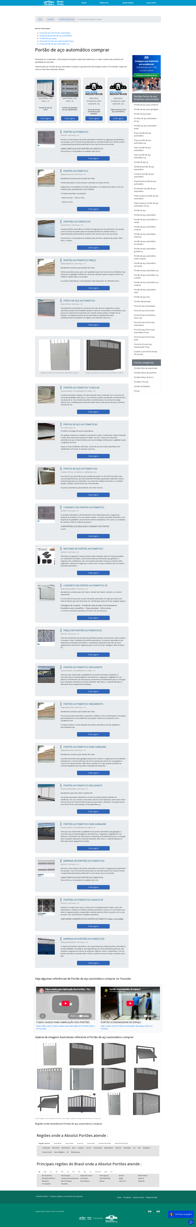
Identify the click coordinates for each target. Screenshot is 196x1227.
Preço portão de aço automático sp (54, 44)
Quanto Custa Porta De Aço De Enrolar (145, 353)
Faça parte (151, 3)
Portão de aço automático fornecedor (145, 242)
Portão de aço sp (141, 162)
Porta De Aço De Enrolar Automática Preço (144, 331)
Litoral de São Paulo (121, 1143)
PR (62, 1172)
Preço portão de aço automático (142, 134)
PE (79, 1172)
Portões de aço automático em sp (145, 119)
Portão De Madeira (142, 386)
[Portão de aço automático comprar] (45, 88)
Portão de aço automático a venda (145, 220)
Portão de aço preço (48, 38)
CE (90, 1172)
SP (57, 1172)
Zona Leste (91, 1143)
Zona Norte (57, 1143)
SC (68, 1172)
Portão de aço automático (145, 215)
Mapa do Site (151, 1197)
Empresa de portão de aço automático (56, 35)
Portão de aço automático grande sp (145, 250)
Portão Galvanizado (142, 301)
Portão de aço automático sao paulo (145, 264)
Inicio (84, 3)
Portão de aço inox (142, 297)
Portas (137, 391)
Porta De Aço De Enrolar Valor (144, 338)
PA (111, 1172)
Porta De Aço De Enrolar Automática (55, 33)
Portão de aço (140, 210)
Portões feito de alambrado (145, 368)
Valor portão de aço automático (142, 149)
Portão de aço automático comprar (145, 228)
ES (51, 1172)
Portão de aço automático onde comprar (145, 257)
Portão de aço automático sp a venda (146, 276)
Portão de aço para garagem (146, 109)
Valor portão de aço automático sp (142, 156)
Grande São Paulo (104, 1143)
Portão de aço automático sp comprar (146, 283)
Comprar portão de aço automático (144, 175)
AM (106, 1172)
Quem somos (128, 3)
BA (85, 1172)
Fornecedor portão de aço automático (145, 190)
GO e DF (98, 1172)
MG (45, 1172)
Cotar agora (45, 118)
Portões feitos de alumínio (145, 372)
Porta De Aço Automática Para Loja (144, 316)
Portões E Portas (141, 382)
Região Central (44, 1143)
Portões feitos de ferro (143, 377)
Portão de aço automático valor (145, 291)
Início (119, 1197)
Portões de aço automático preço (145, 127)
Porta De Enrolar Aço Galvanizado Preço (57, 41)
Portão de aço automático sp (146, 270)
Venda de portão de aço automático (144, 168)
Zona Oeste (69, 1143)
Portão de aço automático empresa (145, 235)
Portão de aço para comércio (146, 104)
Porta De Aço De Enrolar (144, 310)
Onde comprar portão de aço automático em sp (146, 204)
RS (74, 1172)
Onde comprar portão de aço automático (146, 197)
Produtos (104, 3)
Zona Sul (80, 1143)
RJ (39, 1172)
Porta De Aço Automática (144, 306)
